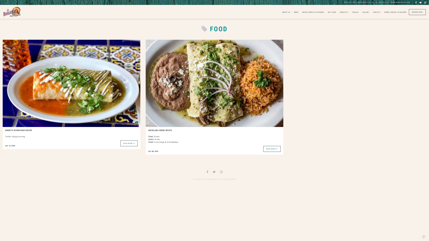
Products (344, 12)
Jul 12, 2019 (10, 146)
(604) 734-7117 (383, 2)
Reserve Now (417, 12)
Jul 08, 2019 (153, 151)
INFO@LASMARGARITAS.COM (400, 2)
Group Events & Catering (313, 12)
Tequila (355, 12)
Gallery (365, 12)
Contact (377, 12)
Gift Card (332, 12)
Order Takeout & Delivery (395, 12)
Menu (296, 12)
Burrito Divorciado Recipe (18, 130)
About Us (286, 12)
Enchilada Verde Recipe (160, 130)
